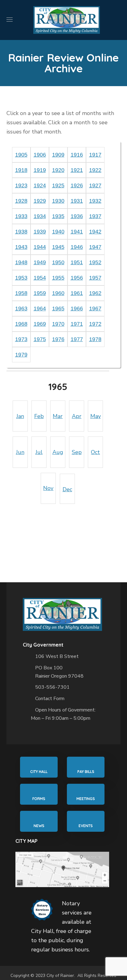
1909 (58, 155)
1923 (21, 185)
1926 (77, 185)
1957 (95, 278)
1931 (77, 201)
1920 (58, 170)
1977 (77, 339)
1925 (58, 185)
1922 (95, 170)
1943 (21, 247)
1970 (58, 324)
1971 (77, 324)
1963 (21, 308)
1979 (21, 355)
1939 (40, 232)
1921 (77, 170)
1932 (95, 201)
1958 (21, 293)
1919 (40, 170)
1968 (21, 324)
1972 (95, 324)
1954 (40, 278)
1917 (95, 155)
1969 (40, 324)
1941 (77, 232)
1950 (58, 262)
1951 (77, 262)
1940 (58, 232)
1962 (95, 293)
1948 (21, 262)
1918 (21, 170)
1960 (58, 293)
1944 (40, 247)
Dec (67, 489)
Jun (20, 452)
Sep (77, 452)
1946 (77, 247)
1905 (21, 155)
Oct (95, 452)
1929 (40, 201)
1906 (40, 155)
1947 (95, 247)
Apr (76, 416)
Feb (39, 416)
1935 (58, 216)
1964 (40, 308)
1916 (77, 155)
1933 (21, 216)
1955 (58, 278)
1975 (40, 339)
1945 (58, 247)
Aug (57, 452)
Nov (48, 488)
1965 (58, 308)
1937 (95, 216)
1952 (95, 262)
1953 (21, 278)
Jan (20, 416)
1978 (95, 339)
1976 (58, 339)
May (95, 416)
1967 (95, 308)
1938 (21, 232)
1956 (77, 278)
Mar (58, 416)
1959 (40, 293)
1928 (21, 201)
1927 (95, 185)
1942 (95, 232)
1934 (40, 216)
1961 (77, 293)
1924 (40, 185)
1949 (40, 262)
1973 (21, 339)
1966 (77, 308)
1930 (58, 201)
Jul (39, 452)
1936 (77, 216)
